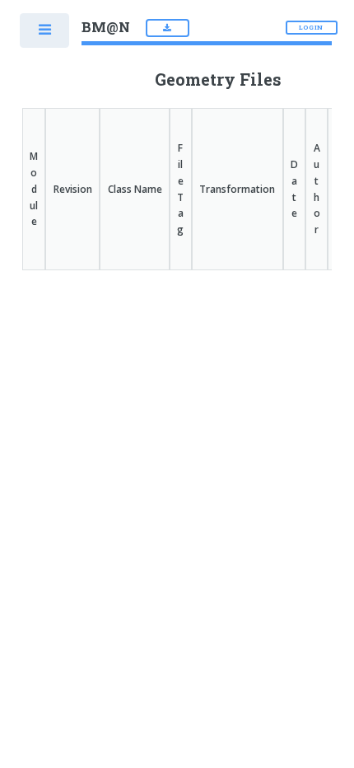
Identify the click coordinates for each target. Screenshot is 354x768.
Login (313, 27)
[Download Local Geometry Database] (167, 28)
